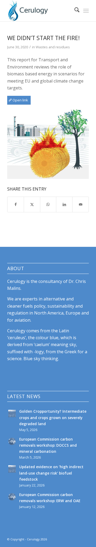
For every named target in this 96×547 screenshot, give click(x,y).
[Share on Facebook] (15, 204)
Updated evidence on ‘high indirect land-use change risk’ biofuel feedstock (51, 472)
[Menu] (86, 10)
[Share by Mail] (81, 204)
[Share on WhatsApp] (48, 204)
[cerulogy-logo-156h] (40, 10)
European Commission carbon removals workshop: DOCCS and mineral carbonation (48, 445)
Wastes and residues (53, 47)
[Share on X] (32, 204)
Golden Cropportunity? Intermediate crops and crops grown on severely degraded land (52, 417)
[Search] (74, 10)
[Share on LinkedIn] (64, 204)
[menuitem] (74, 10)
